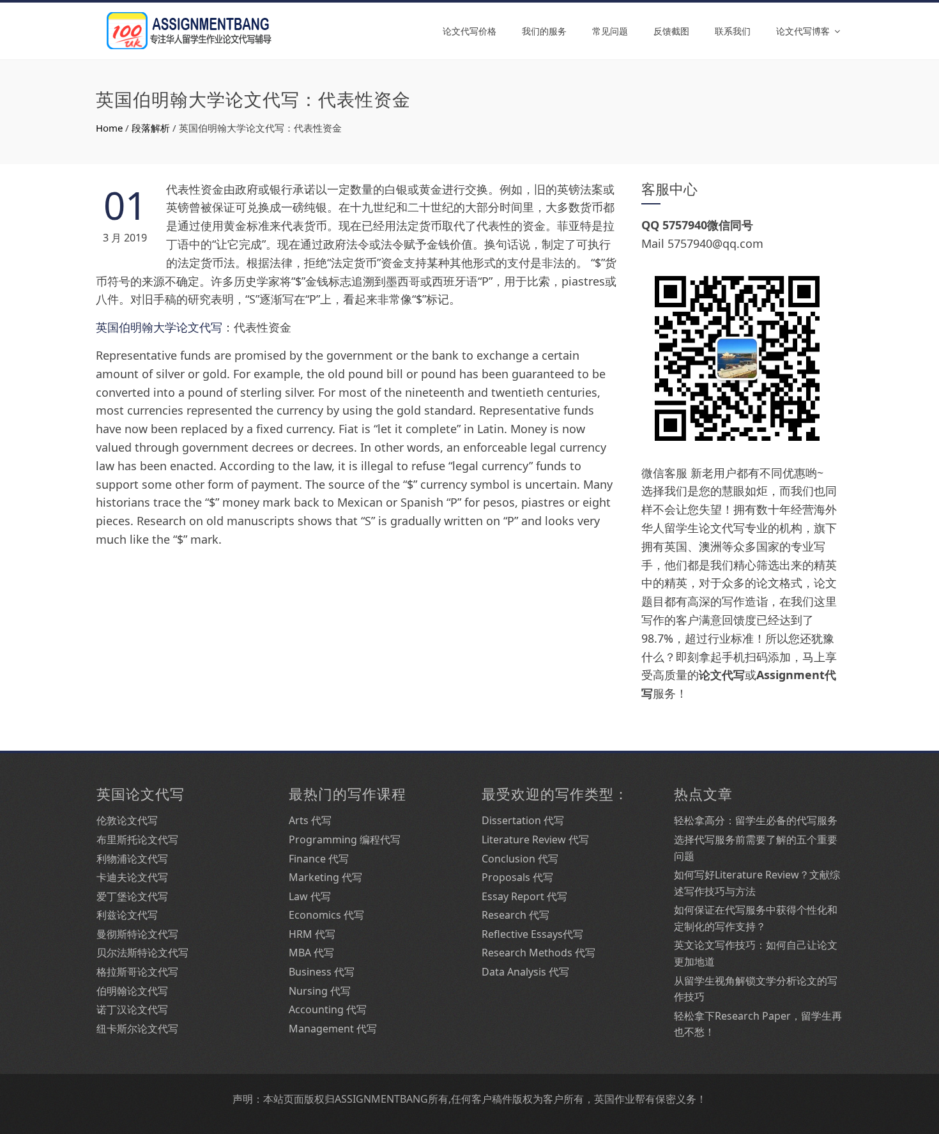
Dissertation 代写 (523, 820)
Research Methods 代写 (538, 953)
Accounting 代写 (328, 1009)
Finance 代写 (319, 859)
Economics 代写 (326, 915)
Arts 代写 (310, 820)
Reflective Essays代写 (532, 934)
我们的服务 (544, 31)
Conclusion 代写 (520, 859)
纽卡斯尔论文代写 (137, 1029)
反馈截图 (671, 31)
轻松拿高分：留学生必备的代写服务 (755, 820)
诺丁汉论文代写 (132, 1009)
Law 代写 (310, 896)
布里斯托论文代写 (137, 839)
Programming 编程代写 (345, 839)
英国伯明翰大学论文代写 (159, 327)
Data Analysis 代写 (525, 972)
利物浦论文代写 (132, 859)
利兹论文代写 (127, 915)
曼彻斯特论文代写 (137, 934)
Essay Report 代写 (524, 896)
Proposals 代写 (517, 877)
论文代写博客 (803, 31)
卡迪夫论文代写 (132, 877)
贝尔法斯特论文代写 (142, 953)
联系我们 (733, 31)
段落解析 (151, 127)
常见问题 (610, 31)
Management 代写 (333, 1029)
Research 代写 (515, 915)
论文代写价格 (469, 31)
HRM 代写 (312, 934)
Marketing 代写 (325, 877)
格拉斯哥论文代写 (137, 972)
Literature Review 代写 (535, 839)
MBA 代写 (311, 953)
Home (109, 127)
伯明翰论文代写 (132, 991)
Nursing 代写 (320, 991)
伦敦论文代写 (127, 820)
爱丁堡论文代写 (132, 896)
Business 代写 (322, 972)
